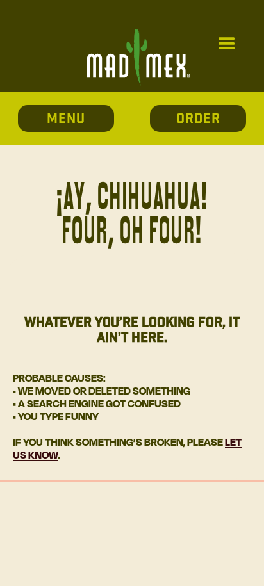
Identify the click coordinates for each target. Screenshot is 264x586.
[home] (135, 44)
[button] (226, 44)
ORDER (198, 119)
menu (66, 119)
